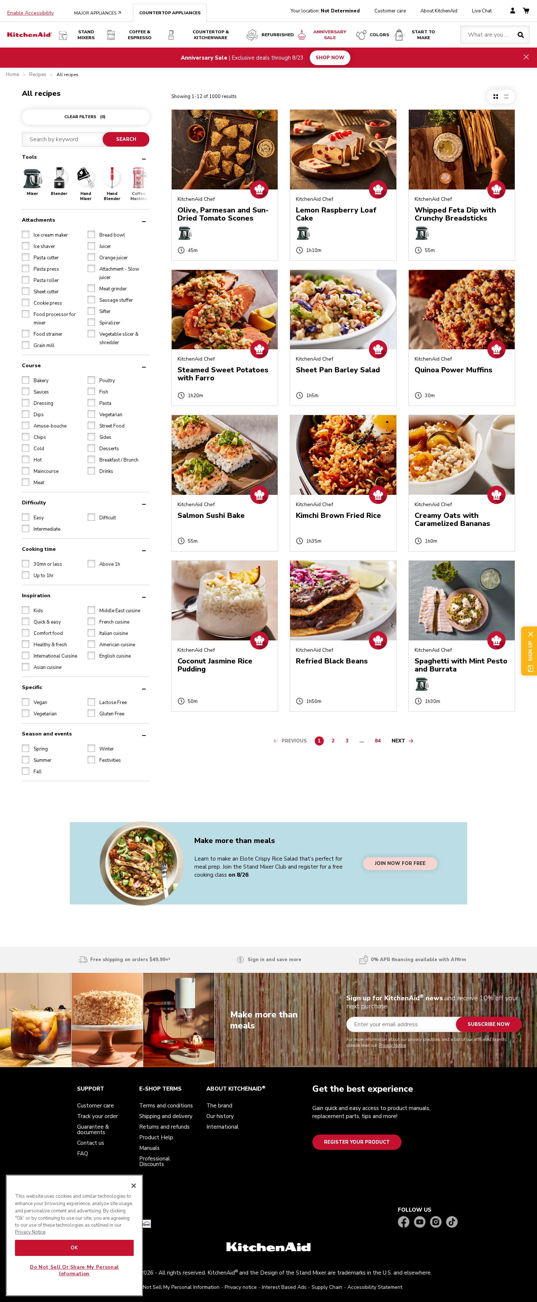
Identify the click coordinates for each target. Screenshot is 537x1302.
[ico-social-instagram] (436, 1222)
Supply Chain (327, 1287)
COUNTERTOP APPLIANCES (170, 13)
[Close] (134, 1186)
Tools (29, 157)
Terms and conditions (166, 1105)
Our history (220, 1116)
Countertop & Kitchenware (211, 35)
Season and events (47, 733)
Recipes (37, 74)
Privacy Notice (392, 1045)
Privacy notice (241, 1287)
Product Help (156, 1137)
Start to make (423, 35)
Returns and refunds (164, 1126)
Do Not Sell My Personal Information (177, 1287)
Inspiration (36, 595)
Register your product (357, 1142)
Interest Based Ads (284, 1287)
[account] (512, 11)
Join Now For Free (400, 863)
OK (74, 1248)
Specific (32, 687)
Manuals (149, 1148)
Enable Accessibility (30, 13)
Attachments (38, 220)
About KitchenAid (438, 11)
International (222, 1126)
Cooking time (39, 549)
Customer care (390, 11)
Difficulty (34, 502)
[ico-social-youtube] (419, 1222)
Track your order (97, 1116)
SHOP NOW (330, 57)
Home (12, 74)
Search (126, 139)
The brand (219, 1105)
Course (31, 365)
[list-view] (506, 96)
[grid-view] (496, 96)
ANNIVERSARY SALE (329, 35)
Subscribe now (489, 1024)
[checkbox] (25, 234)
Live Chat (482, 11)
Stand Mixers (86, 35)
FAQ (82, 1153)
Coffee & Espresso (140, 35)
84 (379, 742)
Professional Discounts (154, 1161)
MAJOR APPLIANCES (97, 13)
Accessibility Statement (374, 1287)
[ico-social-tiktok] (452, 1222)
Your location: (325, 11)
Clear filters (85, 117)
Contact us (90, 1143)
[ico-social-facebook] (403, 1222)
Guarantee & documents (93, 1129)
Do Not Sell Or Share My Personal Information (74, 1270)
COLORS (379, 35)
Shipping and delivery (166, 1116)
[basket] (526, 11)
